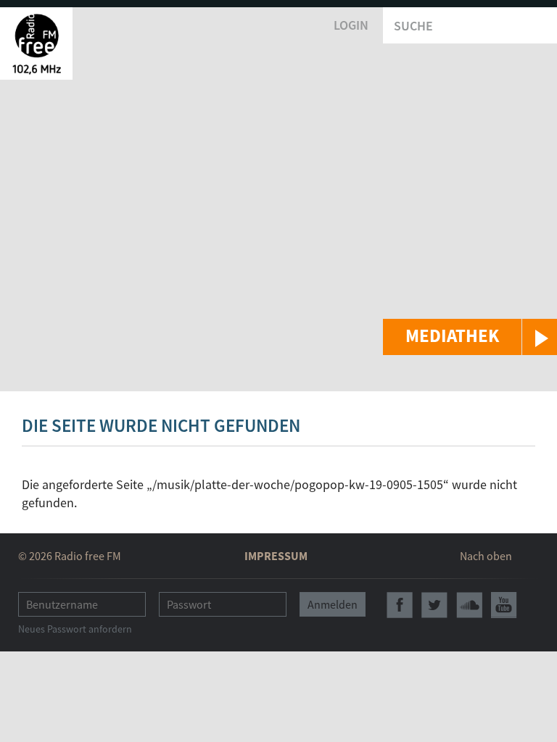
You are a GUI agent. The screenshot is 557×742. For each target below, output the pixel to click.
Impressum (276, 556)
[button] (470, 337)
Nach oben (486, 556)
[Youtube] (504, 605)
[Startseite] (36, 43)
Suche (413, 25)
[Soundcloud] (469, 605)
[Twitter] (434, 605)
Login (351, 25)
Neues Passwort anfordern (75, 628)
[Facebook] (400, 605)
